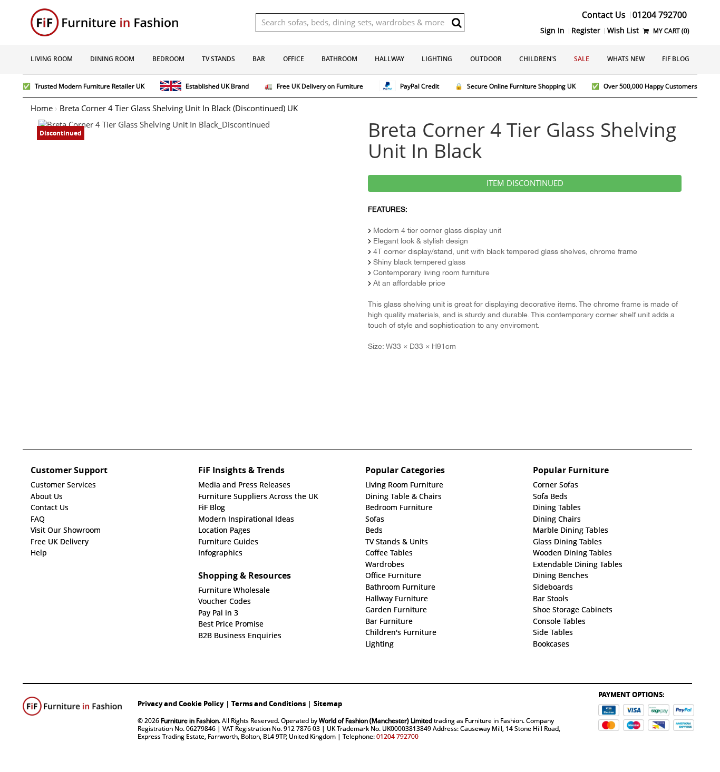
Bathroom (339, 58)
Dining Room (112, 58)
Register (585, 30)
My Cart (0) (670, 31)
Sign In (552, 30)
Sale (581, 58)
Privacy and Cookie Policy (180, 703)
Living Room (52, 58)
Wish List (623, 30)
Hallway (389, 58)
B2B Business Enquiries (239, 635)
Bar (258, 58)
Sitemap (328, 703)
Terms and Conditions (268, 703)
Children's (538, 58)
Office (293, 58)
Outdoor (486, 58)
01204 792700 (397, 736)
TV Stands (218, 58)
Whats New (626, 58)
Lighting (437, 58)
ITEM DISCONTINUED (525, 183)
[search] (456, 23)
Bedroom (168, 58)
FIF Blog (675, 58)
